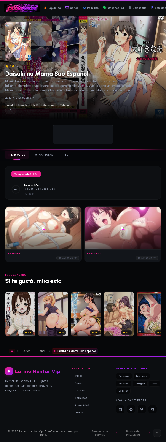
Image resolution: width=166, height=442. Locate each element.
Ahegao (140, 383)
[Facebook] (152, 409)
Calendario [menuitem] (139, 8)
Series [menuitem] (74, 8)
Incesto (23, 104)
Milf (35, 104)
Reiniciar (29, 193)
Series (26, 351)
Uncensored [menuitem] (116, 8)
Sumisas (48, 104)
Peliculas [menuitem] (93, 8)
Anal (10, 104)
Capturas (46, 155)
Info (66, 155)
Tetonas (65, 104)
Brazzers (141, 376)
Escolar (123, 390)
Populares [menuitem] (54, 8)
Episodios (18, 155)
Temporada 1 (25, 174)
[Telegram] (131, 409)
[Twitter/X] (141, 409)
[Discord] (120, 409)
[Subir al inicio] (157, 433)
